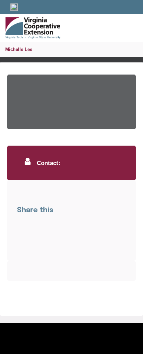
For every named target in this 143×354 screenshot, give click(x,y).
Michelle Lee (18, 49)
